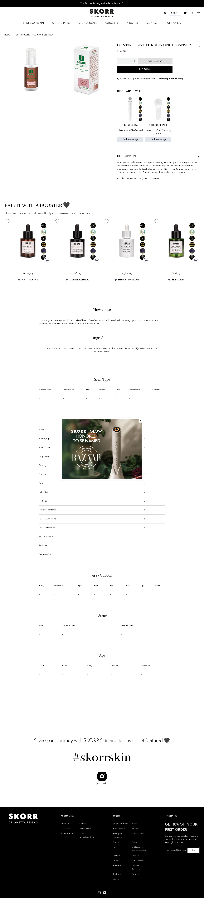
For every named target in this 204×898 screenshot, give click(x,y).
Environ (116, 842)
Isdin (115, 847)
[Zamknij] (141, 420)
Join (193, 850)
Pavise (115, 860)
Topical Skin (118, 874)
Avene (134, 823)
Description (126, 156)
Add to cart (153, 61)
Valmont (135, 874)
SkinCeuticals (137, 860)
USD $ (174, 13)
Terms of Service (68, 833)
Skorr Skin (117, 865)
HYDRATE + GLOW (128, 280)
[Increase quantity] (134, 61)
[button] (198, 47)
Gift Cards (65, 828)
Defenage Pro (138, 833)
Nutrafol (116, 855)
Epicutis (135, 842)
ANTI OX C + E (30, 280)
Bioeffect (135, 828)
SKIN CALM (178, 280)
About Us (65, 823)
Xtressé (116, 879)
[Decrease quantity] (119, 61)
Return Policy (85, 828)
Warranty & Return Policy (171, 79)
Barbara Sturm (119, 828)
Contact (83, 823)
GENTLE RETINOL (79, 280)
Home (7, 35)
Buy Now (144, 69)
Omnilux (135, 855)
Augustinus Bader (120, 823)
